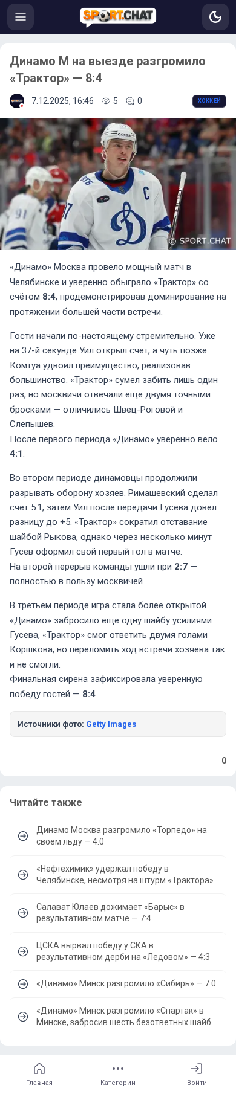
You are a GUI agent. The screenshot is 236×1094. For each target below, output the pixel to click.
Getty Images (111, 724)
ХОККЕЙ (209, 101)
